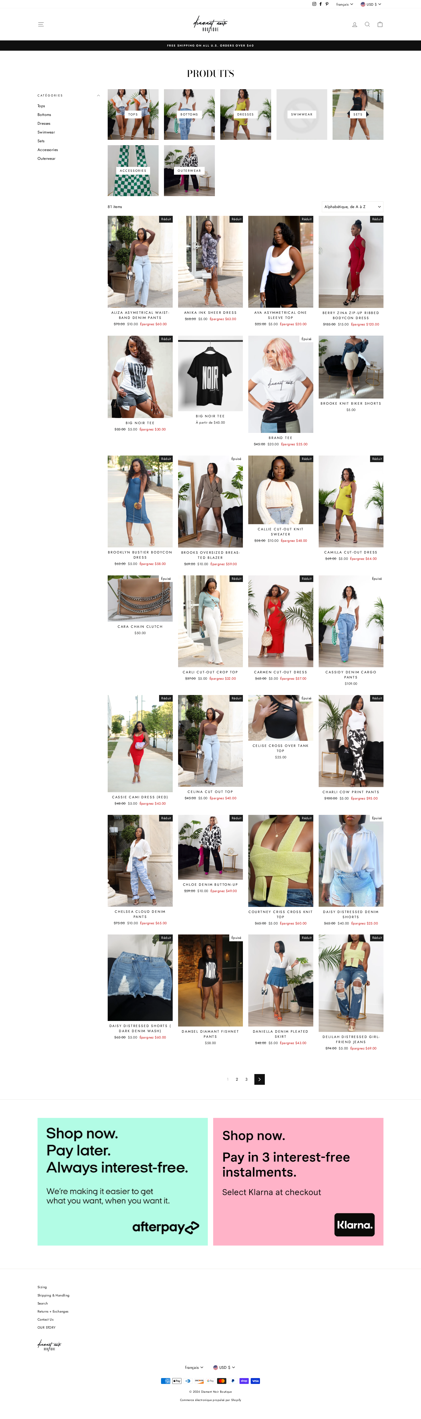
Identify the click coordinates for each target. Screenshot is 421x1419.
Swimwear (46, 132)
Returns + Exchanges (53, 1311)
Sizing (42, 1287)
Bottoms (44, 114)
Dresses (44, 123)
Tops (41, 106)
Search (43, 1303)
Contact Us (45, 1319)
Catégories (50, 95)
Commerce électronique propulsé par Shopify (210, 1400)
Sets (41, 141)
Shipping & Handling (54, 1295)
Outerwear (47, 158)
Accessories (48, 149)
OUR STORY (47, 1327)
